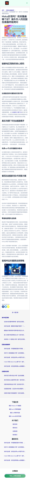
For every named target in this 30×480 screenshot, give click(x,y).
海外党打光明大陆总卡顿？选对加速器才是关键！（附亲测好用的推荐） (15, 375)
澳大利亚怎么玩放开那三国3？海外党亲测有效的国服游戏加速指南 (15, 380)
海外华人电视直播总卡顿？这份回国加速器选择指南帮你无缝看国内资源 (15, 353)
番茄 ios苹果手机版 (15, 412)
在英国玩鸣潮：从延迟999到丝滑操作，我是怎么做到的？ (15, 388)
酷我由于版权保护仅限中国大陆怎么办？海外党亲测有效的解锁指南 (15, 330)
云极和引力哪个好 (17, 112)
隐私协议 (15, 427)
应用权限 (15, 431)
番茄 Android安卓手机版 (15, 416)
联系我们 (15, 434)
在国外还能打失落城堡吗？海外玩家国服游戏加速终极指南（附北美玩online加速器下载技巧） (15, 393)
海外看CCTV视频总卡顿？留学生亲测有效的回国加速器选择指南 (15, 339)
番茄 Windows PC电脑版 (15, 405)
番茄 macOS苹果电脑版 (15, 409)
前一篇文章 (15, 312)
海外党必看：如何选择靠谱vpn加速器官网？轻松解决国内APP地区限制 (15, 366)
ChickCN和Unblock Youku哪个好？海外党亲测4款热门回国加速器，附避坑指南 (15, 361)
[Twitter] (5, 306)
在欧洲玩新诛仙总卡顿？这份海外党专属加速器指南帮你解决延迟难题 (15, 384)
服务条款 (15, 424)
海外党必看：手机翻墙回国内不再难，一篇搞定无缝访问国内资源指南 (15, 348)
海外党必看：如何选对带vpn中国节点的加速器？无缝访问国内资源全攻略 (15, 357)
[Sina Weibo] (8, 306)
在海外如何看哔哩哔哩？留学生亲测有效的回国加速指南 (15, 321)
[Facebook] (3, 306)
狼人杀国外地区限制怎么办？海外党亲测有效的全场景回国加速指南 (15, 335)
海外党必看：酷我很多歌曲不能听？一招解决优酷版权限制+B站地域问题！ (15, 326)
